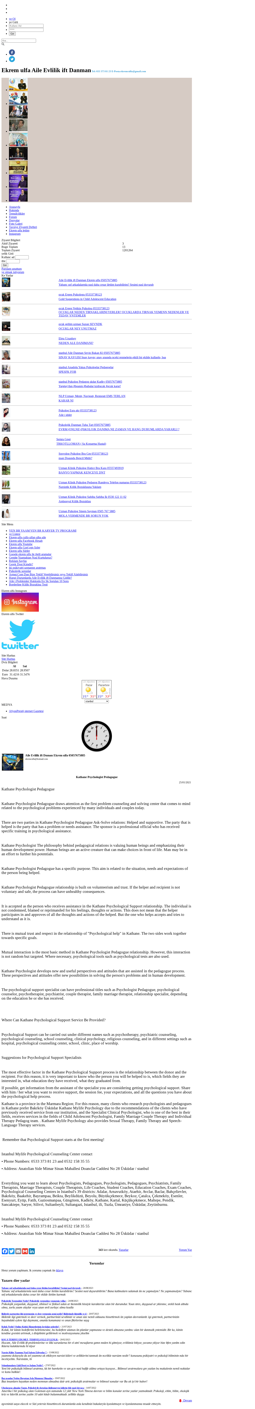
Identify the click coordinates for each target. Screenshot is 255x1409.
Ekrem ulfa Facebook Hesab (26, 540)
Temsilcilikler (17, 213)
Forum (13, 217)
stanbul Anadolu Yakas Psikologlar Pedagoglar (86, 367)
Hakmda (14, 210)
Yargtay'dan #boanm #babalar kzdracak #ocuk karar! (90, 386)
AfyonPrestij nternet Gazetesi (26, 711)
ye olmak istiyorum (12, 272)
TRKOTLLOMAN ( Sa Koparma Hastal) (81, 443)
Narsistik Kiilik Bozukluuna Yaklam (80, 486)
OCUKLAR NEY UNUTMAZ (78, 328)
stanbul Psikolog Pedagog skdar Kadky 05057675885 (90, 381)
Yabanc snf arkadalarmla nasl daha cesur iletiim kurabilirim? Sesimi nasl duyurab (106, 284)
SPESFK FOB (67, 371)
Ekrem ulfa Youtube (20, 544)
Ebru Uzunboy (67, 338)
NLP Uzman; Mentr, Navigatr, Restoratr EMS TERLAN (92, 396)
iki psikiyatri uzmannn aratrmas (27, 567)
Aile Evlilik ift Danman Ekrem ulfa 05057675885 (88, 280)
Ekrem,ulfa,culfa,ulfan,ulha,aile (27, 537)
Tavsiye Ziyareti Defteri (23, 227)
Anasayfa (14, 206)
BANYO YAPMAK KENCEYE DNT (82, 472)
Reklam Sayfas (18, 561)
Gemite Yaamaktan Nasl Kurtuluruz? (30, 557)
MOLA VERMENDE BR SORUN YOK (83, 515)
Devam (187, 1400)
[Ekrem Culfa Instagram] (20, 610)
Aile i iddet (65, 415)
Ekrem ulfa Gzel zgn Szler (24, 547)
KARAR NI (66, 400)
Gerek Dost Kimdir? (21, 564)
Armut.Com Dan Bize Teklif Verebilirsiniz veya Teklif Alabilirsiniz (48, 574)
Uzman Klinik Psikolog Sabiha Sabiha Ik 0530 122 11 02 (92, 496)
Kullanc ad (7, 257)
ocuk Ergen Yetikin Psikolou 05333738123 (84, 308)
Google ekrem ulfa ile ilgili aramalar (30, 554)
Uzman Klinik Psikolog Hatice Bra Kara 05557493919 (91, 468)
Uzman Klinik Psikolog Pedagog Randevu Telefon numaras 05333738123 (102, 482)
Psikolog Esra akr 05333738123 (78, 410)
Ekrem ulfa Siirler (19, 550)
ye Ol (12, 18)
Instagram (15, 233)
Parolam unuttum (11, 268)
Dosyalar (14, 220)
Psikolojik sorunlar (20, 571)
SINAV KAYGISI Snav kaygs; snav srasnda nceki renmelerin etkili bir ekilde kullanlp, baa (112, 357)
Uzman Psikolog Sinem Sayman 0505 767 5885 (87, 511)
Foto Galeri (15, 223)
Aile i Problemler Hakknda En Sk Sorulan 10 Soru (39, 581)
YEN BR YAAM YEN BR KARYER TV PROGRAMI (42, 530)
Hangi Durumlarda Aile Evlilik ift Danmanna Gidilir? (40, 577)
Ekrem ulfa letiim (19, 230)
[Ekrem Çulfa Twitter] (20, 652)
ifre (3, 261)
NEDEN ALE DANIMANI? (76, 343)
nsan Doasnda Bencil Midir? (75, 458)
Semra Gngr (63, 439)
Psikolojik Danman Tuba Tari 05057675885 (85, 424)
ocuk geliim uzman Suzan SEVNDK (80, 324)
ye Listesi (14, 534)
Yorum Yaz (185, 1249)
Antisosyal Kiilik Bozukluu (75, 501)
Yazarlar (123, 1249)
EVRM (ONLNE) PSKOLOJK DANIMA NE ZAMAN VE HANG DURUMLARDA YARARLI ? (119, 429)
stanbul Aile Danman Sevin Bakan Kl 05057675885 (89, 352)
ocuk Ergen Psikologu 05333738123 (80, 294)
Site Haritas (8, 658)
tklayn (59, 1270)
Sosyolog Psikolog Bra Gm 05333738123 (83, 453)
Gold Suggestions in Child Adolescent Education (87, 299)
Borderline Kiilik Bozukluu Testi (28, 584)
